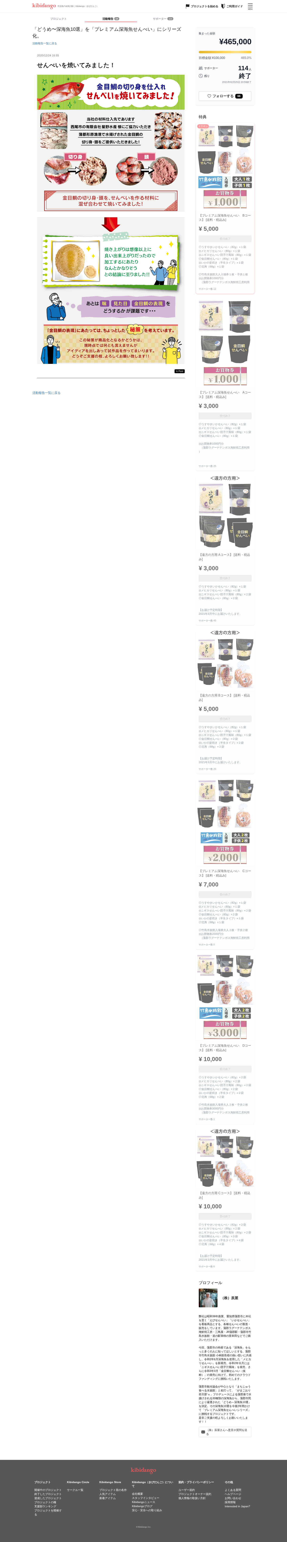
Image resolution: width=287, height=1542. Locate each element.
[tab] (111, 19)
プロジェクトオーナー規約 (194, 1494)
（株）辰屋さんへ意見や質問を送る (226, 1431)
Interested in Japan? (237, 1506)
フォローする (227, 96)
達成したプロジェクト (48, 1498)
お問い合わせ (233, 1498)
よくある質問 (233, 1489)
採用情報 (230, 1502)
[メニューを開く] (250, 6)
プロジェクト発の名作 (113, 1489)
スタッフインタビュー (145, 1497)
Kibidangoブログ (142, 1506)
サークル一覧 (75, 1489)
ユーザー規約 (186, 1489)
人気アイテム (107, 1494)
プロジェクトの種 (45, 1502)
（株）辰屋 (229, 1298)
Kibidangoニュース (143, 1502)
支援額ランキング (45, 1506)
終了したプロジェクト (48, 1494)
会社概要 (137, 1493)
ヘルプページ (233, 1494)
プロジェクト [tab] (58, 18)
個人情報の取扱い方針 (192, 1498)
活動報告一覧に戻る (44, 43)
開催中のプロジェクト (48, 1489)
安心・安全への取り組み (147, 1510)
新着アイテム (107, 1498)
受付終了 (225, 238)
